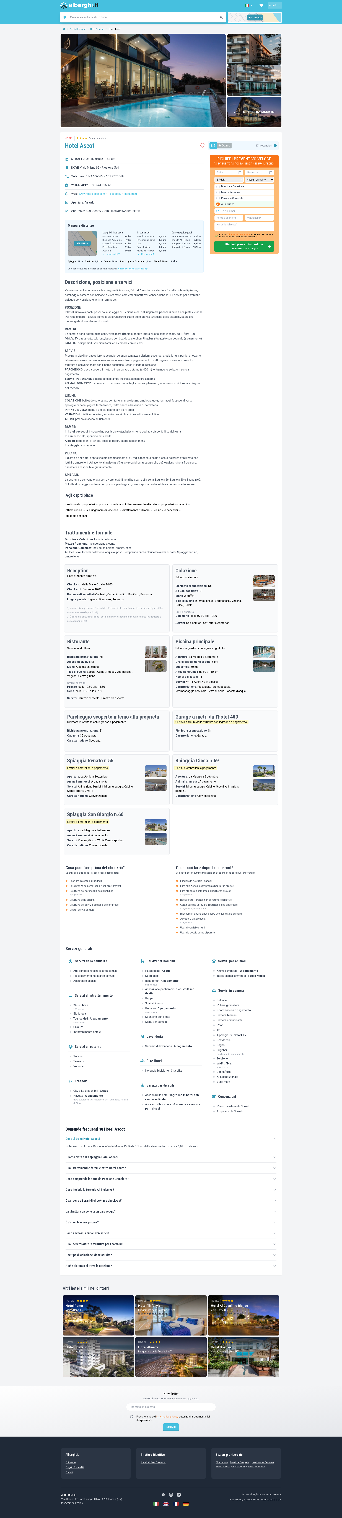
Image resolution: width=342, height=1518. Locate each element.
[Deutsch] (186, 1504)
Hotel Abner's (148, 1347)
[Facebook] (163, 1495)
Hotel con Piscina (256, 1466)
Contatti (69, 1472)
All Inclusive (222, 1462)
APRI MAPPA (82, 243)
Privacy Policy (236, 1499)
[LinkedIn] (179, 1495)
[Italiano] (156, 1504)
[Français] (176, 1504)
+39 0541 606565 (100, 185)
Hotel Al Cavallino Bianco (229, 1306)
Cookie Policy (252, 1499)
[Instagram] (171, 1495)
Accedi (272, 5)
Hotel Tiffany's (149, 1306)
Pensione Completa (239, 1462)
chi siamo (71, 1462)
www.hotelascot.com (92, 193)
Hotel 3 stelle (238, 1466)
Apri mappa (255, 17)
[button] (249, 5)
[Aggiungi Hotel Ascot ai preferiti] (202, 145)
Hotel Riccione (97, 29)
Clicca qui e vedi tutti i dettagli (133, 268)
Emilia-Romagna (78, 29)
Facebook (114, 193)
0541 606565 (94, 176)
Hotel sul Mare (223, 1466)
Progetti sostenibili (75, 1467)
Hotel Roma (74, 1306)
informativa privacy (167, 1416)
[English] (166, 1504)
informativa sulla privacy (238, 234)
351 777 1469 (115, 176)
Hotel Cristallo (76, 1347)
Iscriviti (171, 1427)
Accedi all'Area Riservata (153, 1462)
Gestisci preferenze (271, 1499)
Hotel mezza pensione (263, 1462)
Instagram (130, 193)
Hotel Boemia (221, 1347)
